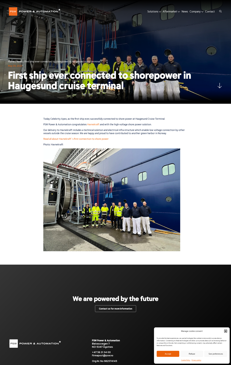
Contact (210, 11)
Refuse (192, 354)
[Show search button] (220, 11)
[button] (225, 331)
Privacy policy (196, 360)
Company (195, 11)
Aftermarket (170, 11)
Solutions (153, 11)
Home (11, 61)
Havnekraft (93, 124)
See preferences (216, 354)
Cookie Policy (185, 360)
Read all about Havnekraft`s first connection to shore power (76, 139)
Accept (168, 354)
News (185, 11)
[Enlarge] (176, 152)
